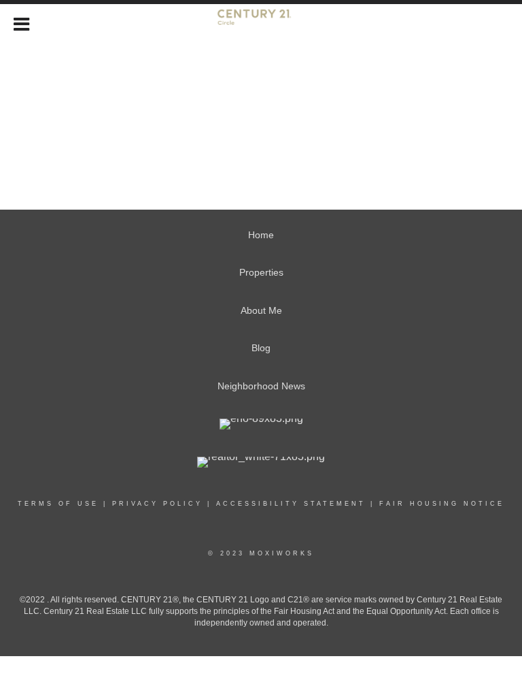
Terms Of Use (58, 503)
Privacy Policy (157, 503)
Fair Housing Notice (441, 503)
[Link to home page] (261, 22)
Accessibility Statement (291, 503)
